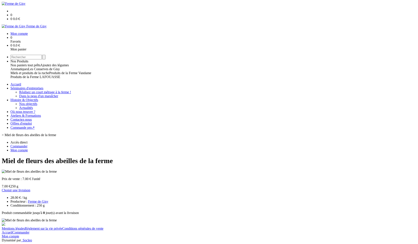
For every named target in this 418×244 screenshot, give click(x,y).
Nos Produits (19, 61)
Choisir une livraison (16, 190)
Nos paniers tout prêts (25, 65)
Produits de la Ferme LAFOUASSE (35, 77)
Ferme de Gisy (38, 201)
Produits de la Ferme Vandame (70, 73)
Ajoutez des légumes (54, 65)
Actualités (26, 108)
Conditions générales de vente (82, 228)
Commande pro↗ (22, 127)
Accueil (15, 84)
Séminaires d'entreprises (26, 88)
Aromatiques (19, 69)
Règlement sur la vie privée (43, 228)
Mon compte (10, 236)
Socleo (27, 240)
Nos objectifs (28, 104)
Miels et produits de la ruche (29, 73)
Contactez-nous (21, 119)
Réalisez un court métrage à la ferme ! (45, 92)
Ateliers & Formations (25, 115)
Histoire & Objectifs (24, 100)
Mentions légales (13, 228)
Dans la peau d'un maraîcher (38, 96)
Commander (20, 232)
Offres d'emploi (21, 123)
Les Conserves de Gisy (44, 69)
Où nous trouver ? (22, 112)
